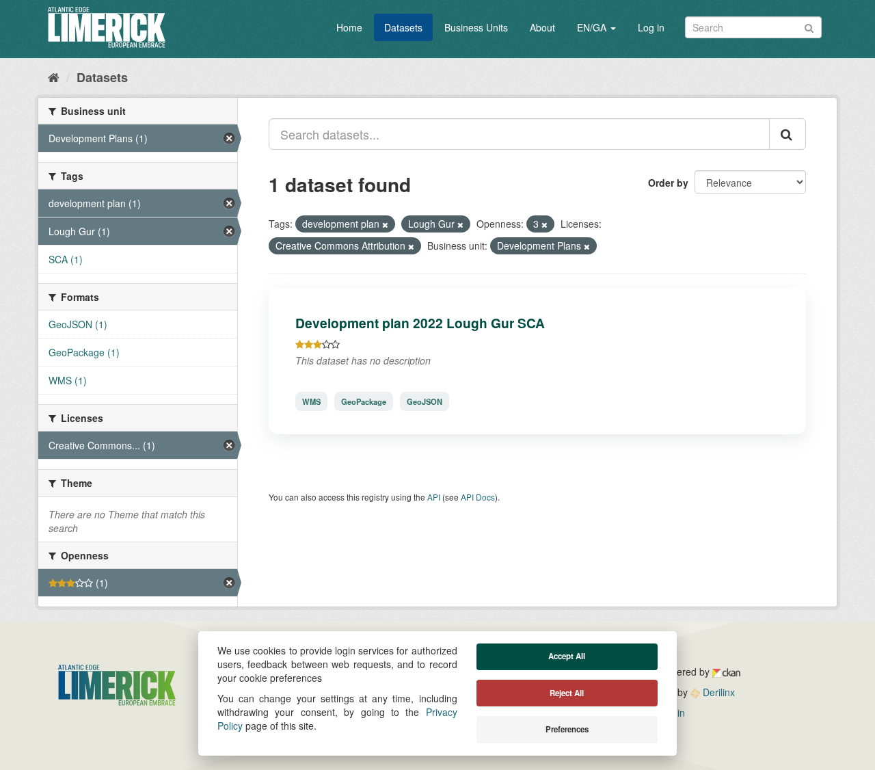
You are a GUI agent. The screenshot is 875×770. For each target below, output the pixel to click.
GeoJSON (424, 401)
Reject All (567, 693)
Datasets (403, 27)
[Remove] (385, 224)
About (542, 27)
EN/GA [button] (593, 27)
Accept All (566, 656)
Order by (668, 182)
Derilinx (717, 692)
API (433, 497)
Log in (651, 27)
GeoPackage (363, 401)
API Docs (478, 497)
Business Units (476, 27)
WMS (311, 401)
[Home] (53, 76)
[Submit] (809, 26)
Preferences (567, 729)
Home (349, 27)
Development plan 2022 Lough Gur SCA (420, 322)
